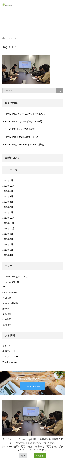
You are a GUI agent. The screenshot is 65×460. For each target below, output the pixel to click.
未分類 (5, 308)
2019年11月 (8, 223)
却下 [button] (23, 456)
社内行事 (6, 324)
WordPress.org (9, 362)
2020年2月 (7, 207)
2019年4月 (7, 255)
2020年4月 (7, 196)
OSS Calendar (9, 292)
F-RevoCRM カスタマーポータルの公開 (22, 121)
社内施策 (6, 319)
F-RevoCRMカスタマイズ (15, 276)
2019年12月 (8, 218)
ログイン (6, 346)
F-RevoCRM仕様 (10, 282)
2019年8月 (7, 239)
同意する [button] (39, 456)
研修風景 (6, 314)
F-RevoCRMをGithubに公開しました (20, 137)
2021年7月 (7, 180)
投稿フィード (9, 351)
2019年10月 (8, 228)
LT (3, 287)
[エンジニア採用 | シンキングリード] (7, 4)
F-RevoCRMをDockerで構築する (18, 129)
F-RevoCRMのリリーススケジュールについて (25, 113)
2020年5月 (7, 191)
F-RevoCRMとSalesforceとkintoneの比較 (23, 144)
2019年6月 (7, 250)
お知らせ (6, 298)
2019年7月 (7, 244)
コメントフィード (11, 356)
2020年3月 (7, 202)
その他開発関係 (10, 303)
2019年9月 (7, 234)
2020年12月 (8, 186)
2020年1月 (7, 212)
